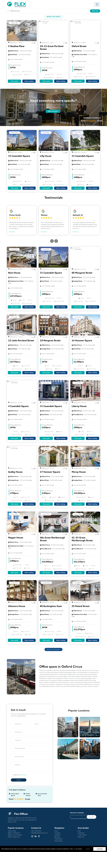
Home (56, 831)
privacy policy (23, 775)
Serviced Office (77, 22)
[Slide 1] (18, 39)
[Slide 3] (24, 39)
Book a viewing (29, 81)
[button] (9, 30)
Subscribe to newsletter (77, 813)
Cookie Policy (58, 839)
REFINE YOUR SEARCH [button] (53, 17)
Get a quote (14, 81)
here (74, 849)
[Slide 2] (21, 39)
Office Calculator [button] (53, 111)
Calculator (57, 835)
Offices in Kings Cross (14, 837)
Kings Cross (81, 837)
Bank (79, 831)
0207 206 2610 (36, 831)
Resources (57, 837)
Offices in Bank (12, 831)
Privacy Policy (58, 841)
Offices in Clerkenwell (14, 833)
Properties (57, 833)
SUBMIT (18, 780)
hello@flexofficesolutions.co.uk (39, 833)
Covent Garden (82, 835)
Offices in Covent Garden (15, 835)
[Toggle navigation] (97, 4)
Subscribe (91, 817)
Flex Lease (45, 22)
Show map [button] (95, 11)
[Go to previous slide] (52, 241)
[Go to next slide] (56, 241)
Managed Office (14, 22)
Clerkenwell (81, 833)
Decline (88, 849)
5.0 (87, 121)
